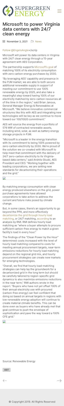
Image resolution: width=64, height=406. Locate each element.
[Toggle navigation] (59, 11)
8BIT (6, 369)
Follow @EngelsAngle (16, 50)
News (38, 41)
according (43, 218)
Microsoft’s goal (43, 67)
